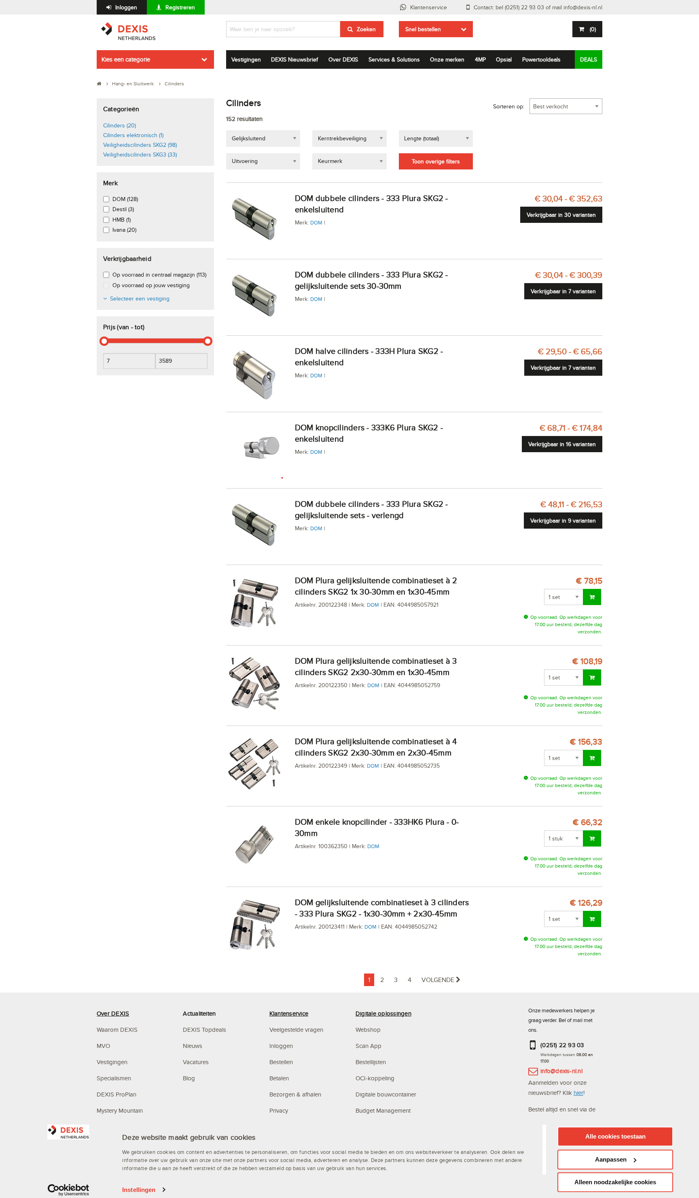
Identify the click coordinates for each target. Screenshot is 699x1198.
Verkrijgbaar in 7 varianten (563, 291)
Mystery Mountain (120, 1110)
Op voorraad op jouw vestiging (151, 285)
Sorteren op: (508, 106)
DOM (316, 222)
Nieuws (192, 1045)
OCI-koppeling (375, 1078)
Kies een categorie (126, 59)
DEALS (588, 59)
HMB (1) (121, 220)
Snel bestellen (423, 29)
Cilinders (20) (119, 125)
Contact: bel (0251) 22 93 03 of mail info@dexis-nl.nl (538, 7)
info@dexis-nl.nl (561, 1071)
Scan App (368, 1045)
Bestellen (281, 1062)
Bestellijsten (371, 1062)
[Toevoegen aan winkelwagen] (592, 597)
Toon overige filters (436, 161)
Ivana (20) (124, 230)
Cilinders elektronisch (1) (133, 135)
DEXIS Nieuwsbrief (294, 59)
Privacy (278, 1110)
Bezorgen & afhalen (295, 1094)
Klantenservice (428, 7)
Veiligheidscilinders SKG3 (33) (140, 154)
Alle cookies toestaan (615, 1136)
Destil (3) (123, 209)
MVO (103, 1045)
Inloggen (126, 7)
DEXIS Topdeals (204, 1029)
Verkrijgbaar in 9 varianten (563, 520)
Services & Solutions (394, 59)
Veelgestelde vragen (297, 1029)
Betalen (279, 1078)
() (593, 29)
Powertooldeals (541, 59)
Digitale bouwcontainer (386, 1094)
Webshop (368, 1029)
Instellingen (138, 1189)
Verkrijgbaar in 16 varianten (562, 444)
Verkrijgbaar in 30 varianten (561, 215)
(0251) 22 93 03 (562, 1045)
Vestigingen (246, 59)
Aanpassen (611, 1159)
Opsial (504, 59)
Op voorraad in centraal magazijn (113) (159, 275)
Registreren (180, 7)
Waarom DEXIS (117, 1029)
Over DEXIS (343, 59)
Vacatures (196, 1062)
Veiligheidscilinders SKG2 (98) (140, 145)
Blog (189, 1078)
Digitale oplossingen (383, 1013)
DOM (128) (125, 199)
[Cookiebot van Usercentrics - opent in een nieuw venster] (68, 1190)
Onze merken (447, 59)
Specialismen (114, 1078)
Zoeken (366, 29)
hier (578, 1092)
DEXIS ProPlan (116, 1094)
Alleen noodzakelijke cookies (615, 1182)
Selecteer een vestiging (139, 298)
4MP (480, 59)
